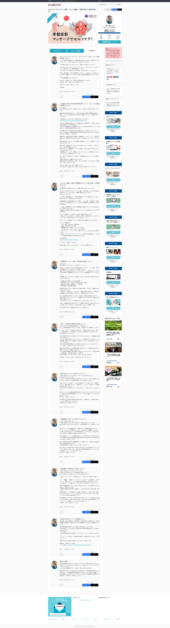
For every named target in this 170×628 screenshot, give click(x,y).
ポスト (119, 9)
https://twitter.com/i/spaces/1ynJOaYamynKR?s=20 (79, 544)
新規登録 (118, 4)
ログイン (112, 4)
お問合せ (96, 619)
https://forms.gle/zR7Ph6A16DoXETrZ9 (69, 239)
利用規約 (63, 619)
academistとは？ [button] (103, 4)
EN (101, 1)
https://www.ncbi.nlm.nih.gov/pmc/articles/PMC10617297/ (73, 120)
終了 (113, 127)
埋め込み (108, 9)
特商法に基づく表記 (52, 619)
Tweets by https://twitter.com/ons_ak (113, 60)
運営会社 (117, 619)
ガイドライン (74, 619)
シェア (114, 9)
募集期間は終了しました (109, 42)
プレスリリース (106, 619)
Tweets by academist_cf (85, 600)
